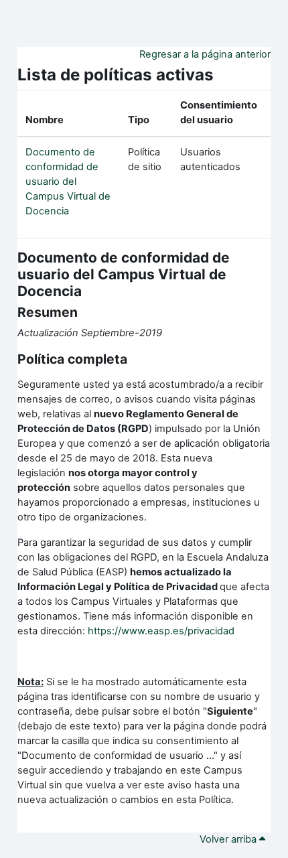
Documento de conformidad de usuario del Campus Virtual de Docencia (68, 181)
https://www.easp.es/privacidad (161, 631)
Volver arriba (229, 839)
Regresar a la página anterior (205, 54)
